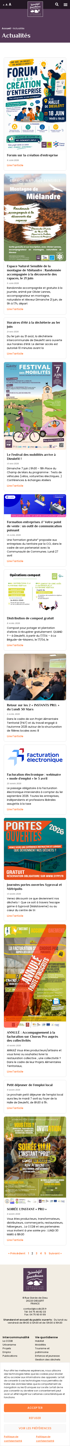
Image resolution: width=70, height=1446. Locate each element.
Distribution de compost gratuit (30, 618)
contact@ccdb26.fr (35, 1308)
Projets (7, 1348)
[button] (65, 4)
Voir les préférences (35, 1428)
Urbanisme (9, 1344)
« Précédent (16, 1253)
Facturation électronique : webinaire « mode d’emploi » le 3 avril (34, 777)
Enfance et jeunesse (47, 1356)
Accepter (35, 1408)
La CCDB (8, 1341)
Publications (10, 1356)
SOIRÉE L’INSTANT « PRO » (27, 1209)
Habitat (39, 1341)
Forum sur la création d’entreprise (32, 155)
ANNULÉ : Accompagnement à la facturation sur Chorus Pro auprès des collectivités (32, 1036)
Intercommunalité (16, 1337)
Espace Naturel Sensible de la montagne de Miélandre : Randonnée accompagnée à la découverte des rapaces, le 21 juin (34, 272)
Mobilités (40, 1344)
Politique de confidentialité (13, 1438)
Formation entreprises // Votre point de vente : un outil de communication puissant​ (34, 526)
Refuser (35, 1418)
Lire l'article (15, 165)
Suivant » (55, 1253)
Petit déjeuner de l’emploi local (30, 1085)
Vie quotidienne (46, 1337)
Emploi (7, 1352)
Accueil (6, 28)
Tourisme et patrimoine (42, 1350)
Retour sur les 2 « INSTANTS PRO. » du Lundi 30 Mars (33, 707)
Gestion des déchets (47, 1359)
